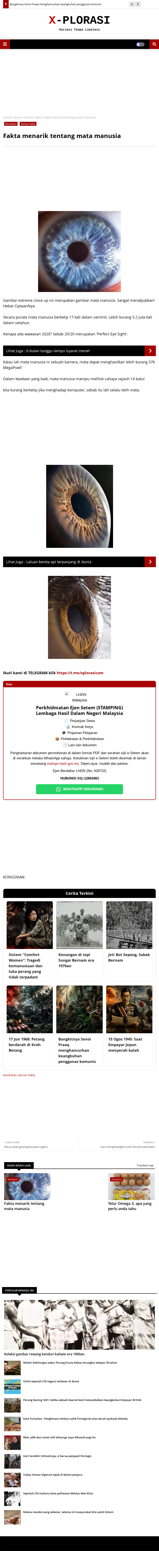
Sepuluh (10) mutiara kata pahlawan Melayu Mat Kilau (58, 1493)
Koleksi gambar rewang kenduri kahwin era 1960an (44, 1354)
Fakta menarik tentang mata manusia (24, 1206)
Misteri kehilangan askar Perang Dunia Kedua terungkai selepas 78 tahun (70, 1362)
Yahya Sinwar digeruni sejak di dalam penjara (52, 1475)
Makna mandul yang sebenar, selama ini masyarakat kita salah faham (68, 1512)
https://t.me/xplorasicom (80, 672)
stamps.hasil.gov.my (63, 764)
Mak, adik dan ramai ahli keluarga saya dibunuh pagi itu (59, 1437)
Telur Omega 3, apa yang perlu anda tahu (130, 1206)
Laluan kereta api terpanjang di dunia (58, 561)
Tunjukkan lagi (145, 1165)
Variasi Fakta (33, 117)
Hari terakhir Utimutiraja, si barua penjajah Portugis (57, 1456)
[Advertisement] (79, 82)
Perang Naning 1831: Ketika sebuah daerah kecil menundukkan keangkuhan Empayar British (82, 1400)
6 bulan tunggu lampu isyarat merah (58, 350)
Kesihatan (11, 124)
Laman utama (12, 117)
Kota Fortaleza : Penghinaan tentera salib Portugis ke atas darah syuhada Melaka (75, 1418)
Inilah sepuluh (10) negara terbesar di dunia (51, 1381)
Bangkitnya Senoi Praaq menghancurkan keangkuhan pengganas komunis (55, 4)
